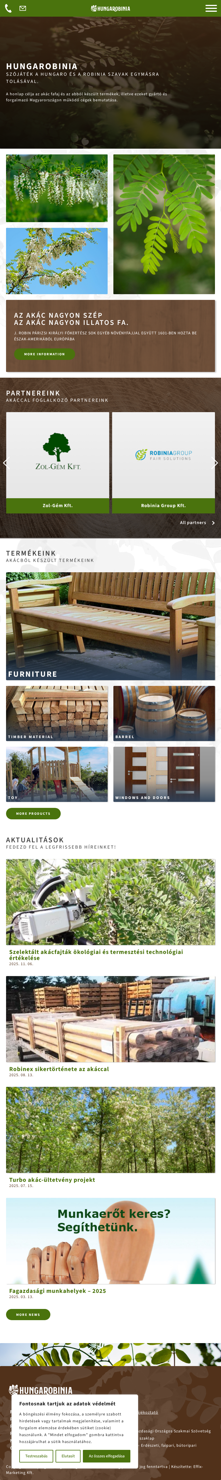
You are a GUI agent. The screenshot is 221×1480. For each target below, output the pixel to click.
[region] (75, 1431)
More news (28, 1314)
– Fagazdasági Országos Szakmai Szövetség (160, 1431)
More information (44, 354)
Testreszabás (36, 1456)
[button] (214, 463)
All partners (193, 522)
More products (33, 813)
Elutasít (68, 1456)
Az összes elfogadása (107, 1456)
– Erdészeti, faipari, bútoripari (153, 1445)
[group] (57, 462)
